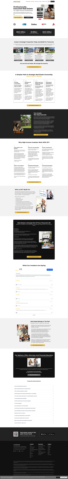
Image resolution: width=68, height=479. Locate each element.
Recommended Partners (41, 449)
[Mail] (23, 451)
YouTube (49, 449)
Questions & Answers (41, 448)
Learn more (11, 477)
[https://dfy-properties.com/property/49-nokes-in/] (18, 50)
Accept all (58, 477)
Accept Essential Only (64, 477)
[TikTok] (21, 451)
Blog (30, 457)
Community (49, 454)
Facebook (49, 445)
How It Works (32, 448)
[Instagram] (16, 451)
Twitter (49, 448)
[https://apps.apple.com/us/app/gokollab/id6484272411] (44, 434)
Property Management (41, 445)
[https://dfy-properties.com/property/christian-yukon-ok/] (50, 50)
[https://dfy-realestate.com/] (16, 1)
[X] (17, 451)
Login (30, 454)
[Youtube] (19, 451)
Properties (31, 453)
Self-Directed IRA (40, 453)
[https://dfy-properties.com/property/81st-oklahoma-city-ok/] (29, 50)
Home (31, 445)
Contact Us (39, 454)
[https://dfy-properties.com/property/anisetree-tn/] (39, 50)
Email (48, 453)
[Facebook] (14, 451)
